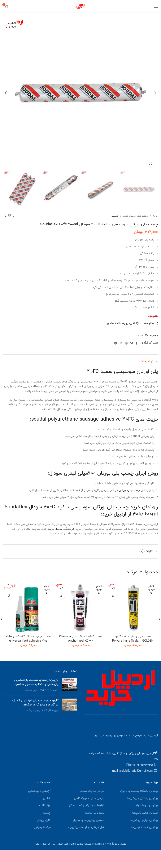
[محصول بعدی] (5, 216)
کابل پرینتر (44, 820)
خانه (155, 216)
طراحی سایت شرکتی (91, 791)
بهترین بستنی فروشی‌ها (142, 798)
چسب (115, 216)
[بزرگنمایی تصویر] (150, 163)
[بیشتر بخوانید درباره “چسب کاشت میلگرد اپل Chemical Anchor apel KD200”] (61, 595)
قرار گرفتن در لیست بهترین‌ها (85, 827)
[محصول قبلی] (14, 216)
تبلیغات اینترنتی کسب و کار (86, 805)
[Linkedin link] (120, 343)
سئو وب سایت (94, 813)
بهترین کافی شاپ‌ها (145, 813)
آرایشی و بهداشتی (39, 791)
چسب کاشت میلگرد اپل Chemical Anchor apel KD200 (80, 639)
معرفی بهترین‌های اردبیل (88, 820)
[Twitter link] (131, 343)
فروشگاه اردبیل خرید (61, 529)
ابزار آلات (45, 805)
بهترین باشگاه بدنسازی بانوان (139, 791)
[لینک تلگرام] (115, 343)
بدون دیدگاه (31, 690)
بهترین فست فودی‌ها (144, 827)
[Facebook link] (136, 343)
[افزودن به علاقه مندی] (113, 588)
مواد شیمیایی (42, 827)
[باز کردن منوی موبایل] (156, 6)
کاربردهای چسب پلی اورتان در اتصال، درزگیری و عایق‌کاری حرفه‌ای (35, 703)
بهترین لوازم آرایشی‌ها (144, 820)
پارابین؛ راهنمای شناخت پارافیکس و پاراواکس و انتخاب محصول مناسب (36, 682)
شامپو (47, 798)
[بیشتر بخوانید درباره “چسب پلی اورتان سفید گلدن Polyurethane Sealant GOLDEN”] (113, 595)
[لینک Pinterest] (126, 343)
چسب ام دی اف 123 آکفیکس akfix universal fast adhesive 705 (28, 639)
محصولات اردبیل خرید (135, 216)
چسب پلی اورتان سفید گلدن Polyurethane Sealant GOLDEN (132, 639)
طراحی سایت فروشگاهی (89, 798)
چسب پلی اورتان (129, 490)
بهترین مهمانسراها (146, 805)
